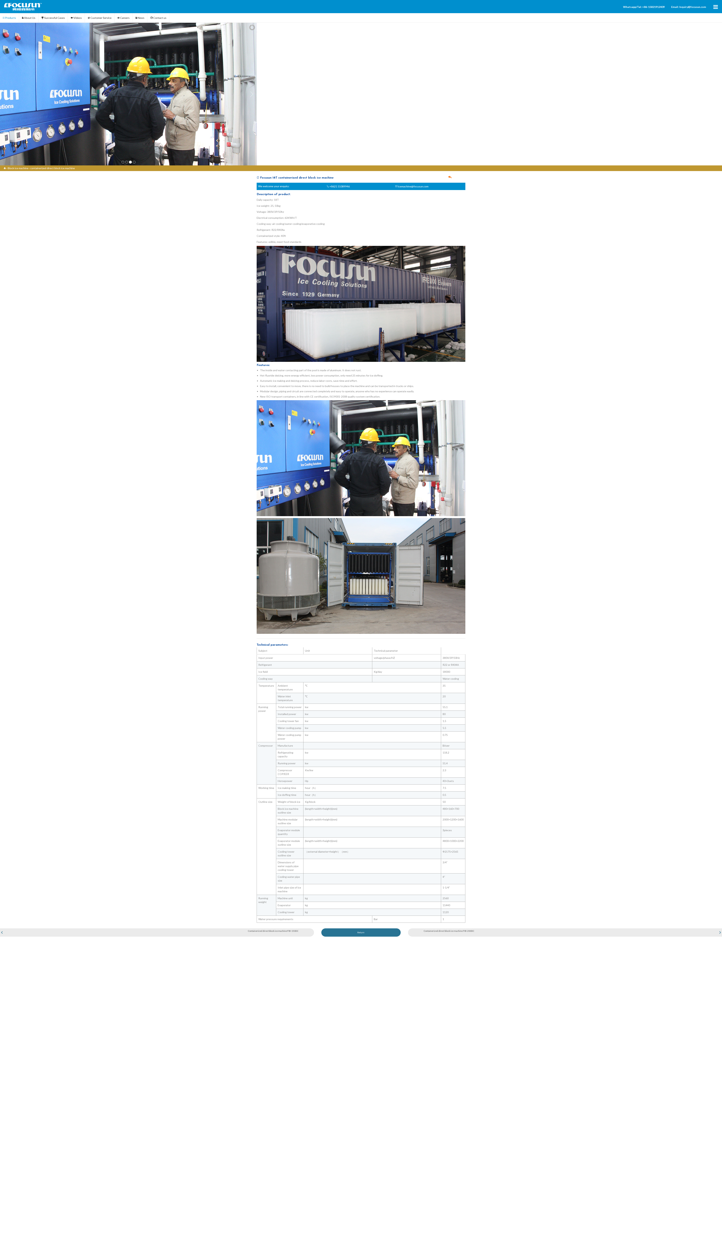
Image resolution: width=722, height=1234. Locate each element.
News (140, 17)
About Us (29, 17)
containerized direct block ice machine (52, 168)
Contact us (159, 17)
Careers (125, 17)
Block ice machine (18, 168)
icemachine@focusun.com (412, 186)
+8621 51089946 (339, 186)
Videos (77, 17)
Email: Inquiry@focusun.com (688, 6)
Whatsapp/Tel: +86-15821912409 (644, 6)
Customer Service (100, 17)
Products (10, 17)
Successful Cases (54, 17)
